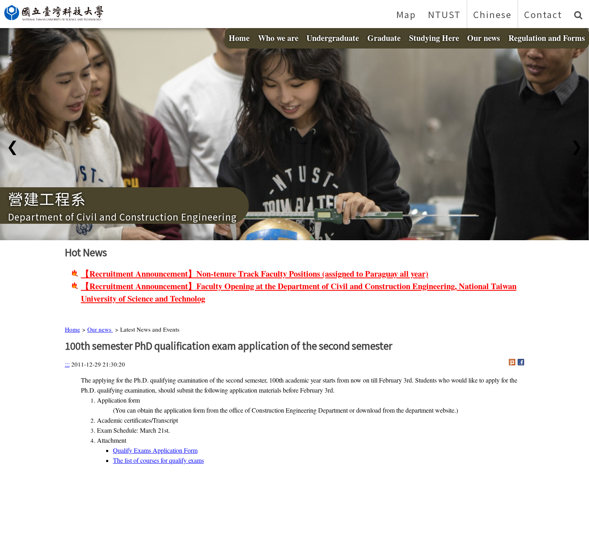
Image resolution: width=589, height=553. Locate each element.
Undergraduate (333, 38)
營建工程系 (47, 198)
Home (239, 38)
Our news (483, 38)
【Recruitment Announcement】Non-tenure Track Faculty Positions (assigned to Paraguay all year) (254, 273)
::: (67, 364)
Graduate (384, 38)
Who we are (278, 38)
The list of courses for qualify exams (158, 460)
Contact (543, 14)
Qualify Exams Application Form (155, 450)
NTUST (444, 14)
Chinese (492, 14)
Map (406, 14)
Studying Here (434, 38)
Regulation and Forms (546, 38)
